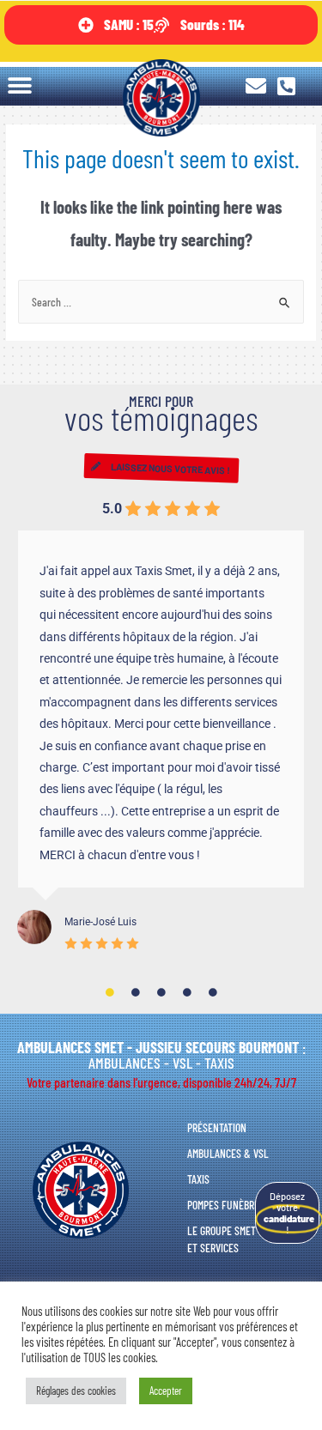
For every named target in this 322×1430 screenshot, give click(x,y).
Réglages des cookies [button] (76, 1390)
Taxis (198, 1179)
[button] (19, 86)
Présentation (216, 1127)
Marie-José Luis (100, 922)
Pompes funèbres (225, 1204)
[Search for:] (161, 301)
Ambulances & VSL (228, 1153)
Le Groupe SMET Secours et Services (241, 1239)
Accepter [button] (165, 1390)
